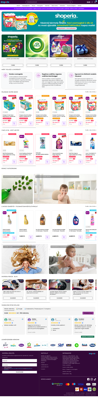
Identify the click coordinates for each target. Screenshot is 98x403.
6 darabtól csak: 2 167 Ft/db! (58, 156)
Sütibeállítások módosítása (91, 393)
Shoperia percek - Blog (67, 373)
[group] (13, 290)
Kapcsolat (43, 362)
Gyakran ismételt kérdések (68, 367)
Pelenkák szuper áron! (10, 92)
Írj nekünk (43, 369)
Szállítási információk (67, 371)
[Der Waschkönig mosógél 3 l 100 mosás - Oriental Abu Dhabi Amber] (43, 219)
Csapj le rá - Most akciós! (10, 130)
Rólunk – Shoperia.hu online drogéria (70, 369)
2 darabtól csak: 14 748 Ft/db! (75, 118)
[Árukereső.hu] (94, 389)
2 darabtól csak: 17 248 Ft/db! (58, 118)
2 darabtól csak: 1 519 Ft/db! (8, 232)
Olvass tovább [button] (31, 332)
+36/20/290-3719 (44, 366)
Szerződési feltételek (70, 393)
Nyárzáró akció (6, 156)
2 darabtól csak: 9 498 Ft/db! (8, 118)
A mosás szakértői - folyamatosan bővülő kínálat (20, 206)
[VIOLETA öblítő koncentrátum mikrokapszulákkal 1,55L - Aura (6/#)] (26, 219)
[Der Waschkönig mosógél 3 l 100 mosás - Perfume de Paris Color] (76, 219)
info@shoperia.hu (44, 364)
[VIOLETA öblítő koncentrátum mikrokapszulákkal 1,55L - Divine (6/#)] (9, 219)
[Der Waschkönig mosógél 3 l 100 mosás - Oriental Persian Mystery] (59, 219)
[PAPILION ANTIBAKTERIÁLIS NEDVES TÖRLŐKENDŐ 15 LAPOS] (43, 143)
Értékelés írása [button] (88, 313)
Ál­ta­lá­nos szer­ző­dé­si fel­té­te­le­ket (16, 368)
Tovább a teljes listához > (90, 91)
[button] (95, 21)
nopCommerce (93, 394)
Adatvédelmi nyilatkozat (80, 393)
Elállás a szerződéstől (67, 365)
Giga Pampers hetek (40, 118)
